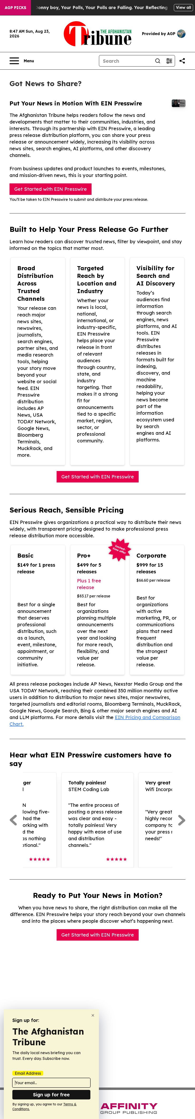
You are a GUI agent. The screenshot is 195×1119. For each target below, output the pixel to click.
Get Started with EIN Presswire (50, 189)
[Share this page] (182, 61)
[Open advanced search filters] (169, 60)
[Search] (157, 60)
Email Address (28, 1073)
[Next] (181, 820)
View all (183, 7)
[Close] (93, 1015)
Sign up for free (51, 1095)
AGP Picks (15, 7)
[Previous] (13, 820)
